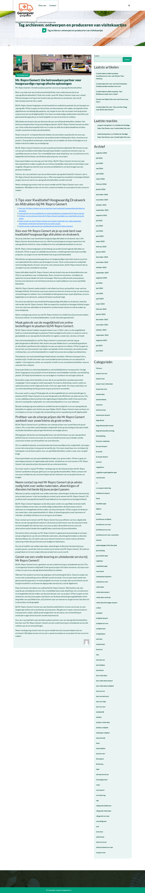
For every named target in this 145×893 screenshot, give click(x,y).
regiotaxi (99, 561)
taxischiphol (100, 748)
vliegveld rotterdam (103, 811)
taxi (97, 655)
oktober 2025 (101, 205)
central (98, 462)
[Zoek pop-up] (129, 5)
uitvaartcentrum (102, 774)
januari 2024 (100, 314)
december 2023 (102, 319)
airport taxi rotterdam (104, 384)
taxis (98, 743)
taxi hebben (100, 665)
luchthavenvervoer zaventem (107, 535)
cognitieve (100, 467)
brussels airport (102, 457)
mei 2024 (99, 293)
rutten (98, 608)
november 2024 (102, 262)
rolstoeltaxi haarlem (103, 576)
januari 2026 (100, 189)
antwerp (99, 405)
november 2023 (102, 325)
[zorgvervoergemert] (86, 642)
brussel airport (101, 446)
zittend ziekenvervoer (104, 847)
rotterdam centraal (103, 597)
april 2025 (100, 236)
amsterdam (100, 394)
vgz (97, 800)
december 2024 (102, 257)
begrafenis (100, 420)
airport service (101, 373)
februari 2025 (101, 246)
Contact (52, 5)
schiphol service (102, 623)
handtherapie (101, 504)
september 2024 (102, 273)
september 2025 (102, 210)
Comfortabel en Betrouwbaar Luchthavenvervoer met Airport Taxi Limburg (110, 75)
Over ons (42, 5)
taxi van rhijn (101, 701)
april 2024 (100, 299)
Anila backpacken (104, 134)
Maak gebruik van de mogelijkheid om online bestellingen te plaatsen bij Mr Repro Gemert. (51, 213)
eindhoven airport (103, 493)
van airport (100, 790)
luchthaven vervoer (103, 524)
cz (97, 483)
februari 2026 (101, 184)
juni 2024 (99, 288)
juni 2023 (99, 351)
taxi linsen (100, 670)
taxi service (100, 691)
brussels (99, 451)
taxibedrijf (100, 712)
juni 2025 (99, 226)
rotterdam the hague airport (106, 602)
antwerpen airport (103, 415)
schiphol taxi (101, 629)
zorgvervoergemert (105, 125)
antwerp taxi (101, 410)
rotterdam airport (103, 592)
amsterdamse (101, 399)
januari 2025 (100, 252)
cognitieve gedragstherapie (106, 472)
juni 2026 (99, 163)
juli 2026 (99, 158)
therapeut (100, 759)
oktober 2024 (101, 267)
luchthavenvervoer (103, 530)
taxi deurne (100, 660)
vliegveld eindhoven (103, 806)
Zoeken (96, 56)
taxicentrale (100, 738)
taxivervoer (100, 754)
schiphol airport (102, 618)
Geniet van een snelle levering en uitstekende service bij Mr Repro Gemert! (46, 226)
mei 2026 (99, 168)
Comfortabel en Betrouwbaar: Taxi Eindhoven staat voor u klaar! (109, 92)
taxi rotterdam (101, 675)
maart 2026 (100, 179)
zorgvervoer (101, 852)
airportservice (101, 389)
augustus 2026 (101, 153)
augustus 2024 (101, 278)
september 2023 (102, 335)
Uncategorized (22, 75)
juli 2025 (99, 220)
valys (98, 785)
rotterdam (100, 587)
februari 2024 (101, 309)
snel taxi (99, 639)
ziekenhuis (100, 837)
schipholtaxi (100, 634)
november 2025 (102, 200)
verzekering (100, 795)
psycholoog (100, 550)
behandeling (100, 436)
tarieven (99, 649)
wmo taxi (99, 832)
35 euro (99, 368)
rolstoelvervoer (102, 582)
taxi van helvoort (102, 696)
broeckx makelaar (103, 441)
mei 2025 (99, 231)
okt (19, 62)
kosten (98, 514)
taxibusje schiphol (103, 733)
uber (98, 769)
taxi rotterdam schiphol (105, 686)
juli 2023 (99, 345)
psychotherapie (102, 556)
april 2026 (100, 174)
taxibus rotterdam (103, 722)
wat (97, 826)
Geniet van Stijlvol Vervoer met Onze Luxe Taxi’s (112, 100)
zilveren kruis (101, 842)
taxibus (99, 717)
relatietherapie (102, 566)
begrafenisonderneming (105, 431)
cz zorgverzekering (103, 488)
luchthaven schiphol (103, 519)
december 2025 (102, 194)
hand (98, 498)
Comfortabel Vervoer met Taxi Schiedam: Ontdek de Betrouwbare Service (111, 85)
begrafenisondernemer (105, 425)
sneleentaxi (100, 644)
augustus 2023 (101, 340)
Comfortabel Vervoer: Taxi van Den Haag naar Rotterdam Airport (111, 108)
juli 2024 (99, 283)
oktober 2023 (101, 330)
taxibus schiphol (102, 727)
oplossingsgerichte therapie (106, 545)
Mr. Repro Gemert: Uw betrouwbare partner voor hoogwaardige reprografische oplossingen (48, 81)
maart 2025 (100, 241)
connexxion (100, 478)
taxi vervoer (101, 707)
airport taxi (100, 379)
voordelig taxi (101, 821)
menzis (98, 540)
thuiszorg (99, 764)
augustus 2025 (101, 215)
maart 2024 (100, 304)
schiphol (99, 613)
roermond (100, 571)
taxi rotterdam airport (104, 681)
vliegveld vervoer (103, 816)
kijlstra (98, 509)
